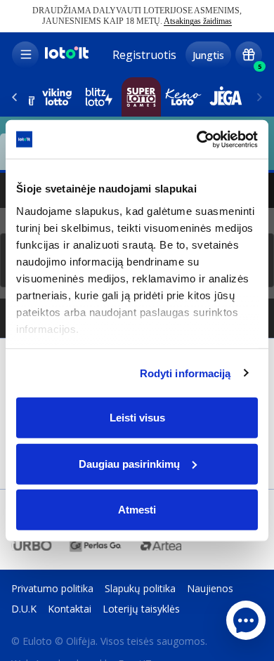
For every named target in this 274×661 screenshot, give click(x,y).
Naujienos (210, 588)
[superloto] (141, 97)
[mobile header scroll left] (259, 97)
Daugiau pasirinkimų (129, 463)
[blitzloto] (99, 97)
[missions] (249, 55)
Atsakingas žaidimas (198, 21)
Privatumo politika (52, 588)
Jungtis (208, 55)
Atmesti (137, 510)
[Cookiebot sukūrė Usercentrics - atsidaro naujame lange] (197, 139)
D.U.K (24, 608)
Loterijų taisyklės (141, 608)
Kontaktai (69, 608)
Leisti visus (137, 418)
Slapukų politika (140, 588)
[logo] (65, 56)
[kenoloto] (183, 97)
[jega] (225, 97)
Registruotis (144, 55)
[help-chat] (246, 620)
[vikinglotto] (57, 97)
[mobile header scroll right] (14, 97)
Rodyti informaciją (185, 373)
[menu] (25, 55)
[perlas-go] (95, 545)
